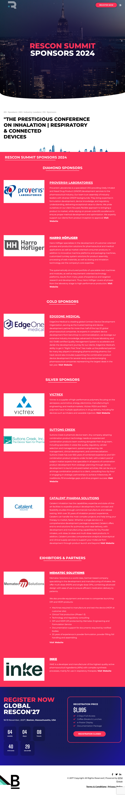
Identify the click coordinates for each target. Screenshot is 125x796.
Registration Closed (89, 734)
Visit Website (104, 671)
